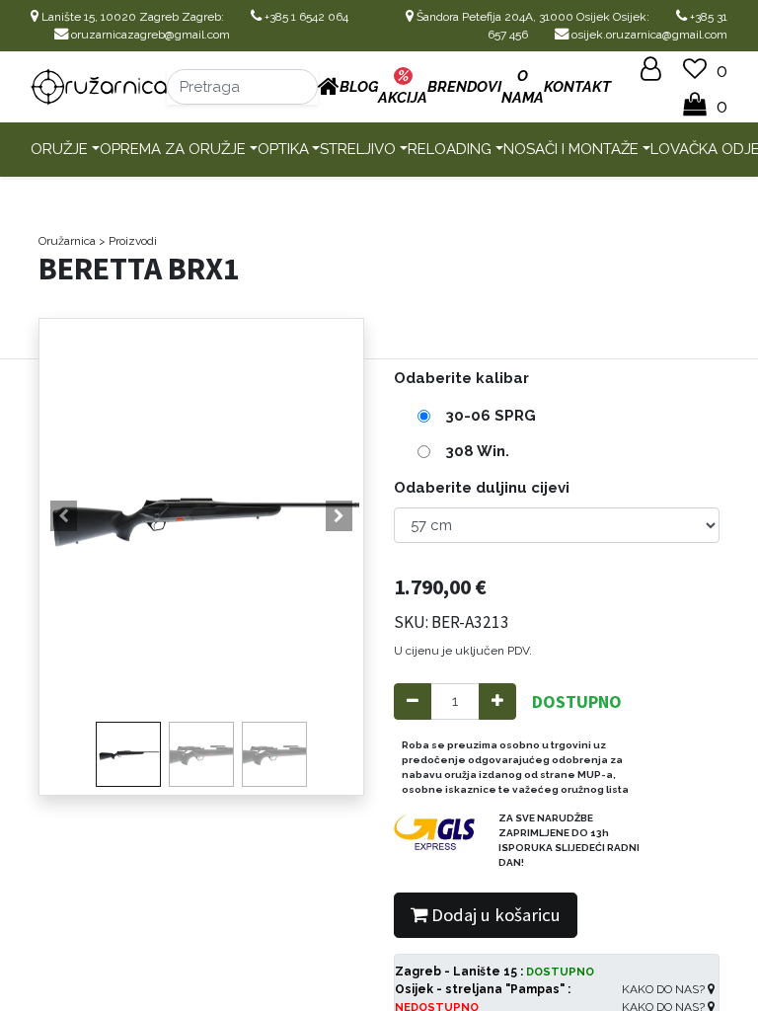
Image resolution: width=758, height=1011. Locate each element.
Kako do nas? (665, 989)
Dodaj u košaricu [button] (494, 914)
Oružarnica (67, 241)
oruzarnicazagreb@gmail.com (149, 34)
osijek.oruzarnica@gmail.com (647, 34)
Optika (283, 149)
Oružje (59, 149)
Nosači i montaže (571, 149)
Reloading (450, 149)
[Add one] (497, 701)
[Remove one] (412, 701)
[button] (63, 516)
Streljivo (358, 149)
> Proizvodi (128, 241)
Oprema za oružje (173, 149)
